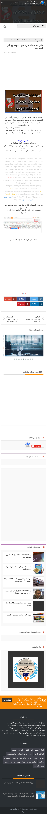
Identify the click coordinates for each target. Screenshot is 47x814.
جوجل (36, 758)
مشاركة (21, 299)
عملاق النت (23, 812)
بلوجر (27, 39)
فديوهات (15, 758)
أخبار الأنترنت (39, 750)
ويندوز (6, 762)
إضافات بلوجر (34, 39)
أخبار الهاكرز (29, 750)
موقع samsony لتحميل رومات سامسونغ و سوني (19, 782)
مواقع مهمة (21, 762)
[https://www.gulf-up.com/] (26, 687)
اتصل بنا (6, 700)
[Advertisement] (23, 70)
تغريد (34, 299)
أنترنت (20, 750)
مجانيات (41, 762)
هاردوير (12, 762)
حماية (30, 758)
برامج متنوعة (11, 754)
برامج (31, 754)
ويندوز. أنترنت (39, 766)
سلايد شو (23, 758)
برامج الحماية (22, 754)
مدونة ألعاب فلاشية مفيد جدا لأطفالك (19, 615)
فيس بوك (7, 758)
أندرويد (14, 750)
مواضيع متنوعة (32, 762)
